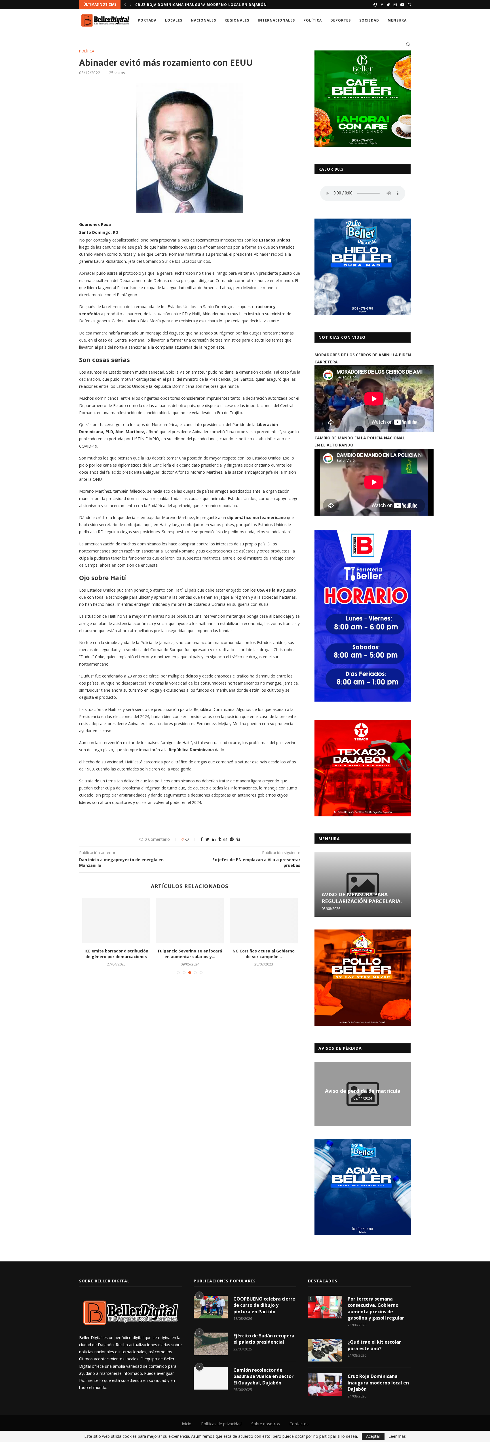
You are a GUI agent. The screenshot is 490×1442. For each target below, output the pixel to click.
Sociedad (369, 20)
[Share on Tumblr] (219, 839)
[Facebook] (382, 4)
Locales (173, 20)
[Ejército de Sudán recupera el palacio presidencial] (211, 1344)
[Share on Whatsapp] (225, 839)
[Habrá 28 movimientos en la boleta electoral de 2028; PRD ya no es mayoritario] (190, 920)
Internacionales (276, 20)
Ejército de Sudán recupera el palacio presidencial (263, 1339)
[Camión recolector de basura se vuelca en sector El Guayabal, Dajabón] (211, 1378)
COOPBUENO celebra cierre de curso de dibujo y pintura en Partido (264, 1305)
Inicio (186, 1423)
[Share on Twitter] (207, 839)
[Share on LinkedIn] (214, 839)
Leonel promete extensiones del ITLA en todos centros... (116, 953)
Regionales (237, 20)
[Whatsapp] (409, 4)
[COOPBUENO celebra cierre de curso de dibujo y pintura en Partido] (211, 1307)
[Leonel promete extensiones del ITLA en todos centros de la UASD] (116, 920)
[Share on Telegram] (232, 839)
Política (312, 20)
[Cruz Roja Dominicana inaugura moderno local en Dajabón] (325, 1384)
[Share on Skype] (238, 839)
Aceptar (373, 1436)
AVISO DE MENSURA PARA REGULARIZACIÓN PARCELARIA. (362, 898)
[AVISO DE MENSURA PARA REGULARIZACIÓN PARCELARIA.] (362, 884)
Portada (147, 20)
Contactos (299, 1423)
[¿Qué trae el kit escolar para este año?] (325, 1350)
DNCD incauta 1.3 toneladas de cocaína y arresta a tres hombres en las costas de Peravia (234, 4)
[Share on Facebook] (201, 839)
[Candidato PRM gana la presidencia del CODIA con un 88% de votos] (264, 920)
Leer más (397, 1436)
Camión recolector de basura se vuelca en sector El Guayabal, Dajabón (263, 1376)
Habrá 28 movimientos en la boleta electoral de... (189, 953)
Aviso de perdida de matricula (362, 1090)
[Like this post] (191, 839)
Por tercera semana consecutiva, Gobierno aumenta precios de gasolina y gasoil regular (376, 1308)
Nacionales (203, 20)
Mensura (397, 20)
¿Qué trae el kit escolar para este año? (374, 1345)
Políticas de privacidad (221, 1423)
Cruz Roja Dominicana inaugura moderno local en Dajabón (378, 1382)
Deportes (340, 20)
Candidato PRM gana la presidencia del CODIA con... (263, 953)
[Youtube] (402, 4)
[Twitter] (388, 4)
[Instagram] (395, 4)
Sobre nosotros (265, 1423)
